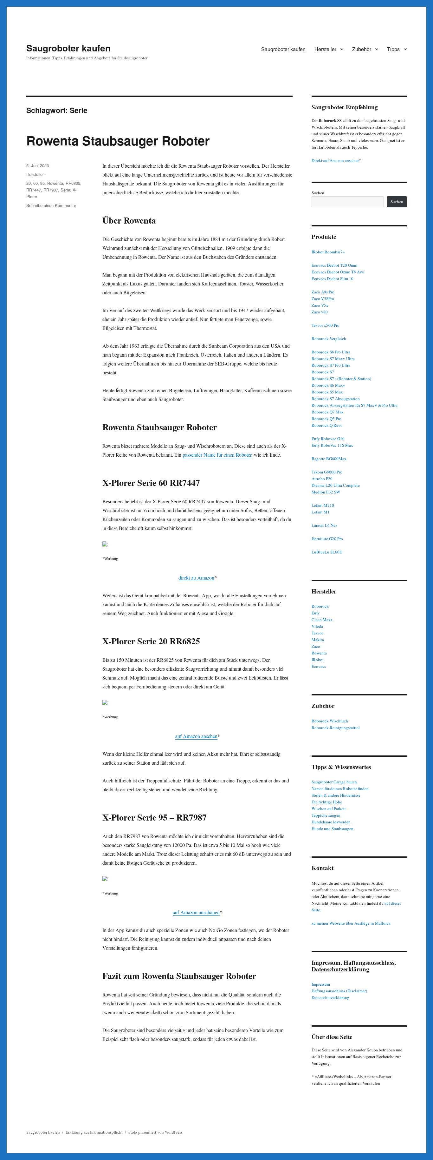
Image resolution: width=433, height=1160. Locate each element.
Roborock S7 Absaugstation (336, 398)
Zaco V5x (320, 305)
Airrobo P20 (322, 478)
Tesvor (317, 633)
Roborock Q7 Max (328, 412)
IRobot (318, 659)
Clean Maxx (322, 619)
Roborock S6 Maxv (328, 385)
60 (35, 183)
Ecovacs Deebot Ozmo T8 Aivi (338, 272)
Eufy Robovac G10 (328, 438)
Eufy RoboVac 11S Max (332, 445)
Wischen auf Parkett (329, 808)
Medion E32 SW (326, 492)
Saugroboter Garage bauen (334, 782)
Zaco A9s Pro (323, 292)
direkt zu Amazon (196, 577)
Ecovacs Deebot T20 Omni (335, 265)
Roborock (320, 606)
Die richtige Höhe (327, 802)
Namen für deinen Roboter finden (340, 788)
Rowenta (55, 183)
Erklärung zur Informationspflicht (94, 1132)
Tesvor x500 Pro (325, 325)
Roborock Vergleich (329, 338)
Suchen (318, 193)
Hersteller (325, 49)
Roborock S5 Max (327, 392)
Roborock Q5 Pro (326, 418)
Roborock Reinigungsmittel (336, 727)
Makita (318, 639)
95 (42, 183)
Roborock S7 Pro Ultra (331, 365)
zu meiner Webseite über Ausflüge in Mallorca (351, 923)
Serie (65, 190)
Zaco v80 (320, 312)
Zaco (316, 646)
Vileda (317, 626)
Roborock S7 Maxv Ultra (333, 358)
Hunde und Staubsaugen (332, 828)
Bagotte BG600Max (329, 458)
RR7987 (50, 190)
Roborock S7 (323, 372)
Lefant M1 (321, 512)
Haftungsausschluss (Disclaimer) (339, 991)
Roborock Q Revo (327, 425)
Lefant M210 (323, 505)
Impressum (321, 984)
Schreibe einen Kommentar (51, 205)
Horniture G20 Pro (327, 538)
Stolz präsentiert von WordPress (155, 1132)
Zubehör (361, 49)
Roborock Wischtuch (330, 721)
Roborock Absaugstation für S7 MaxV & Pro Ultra (354, 405)
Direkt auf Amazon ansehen (335, 160)
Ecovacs (319, 666)
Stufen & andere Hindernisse (336, 795)
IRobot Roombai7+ (328, 252)
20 (28, 183)
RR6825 (73, 183)
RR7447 (33, 190)
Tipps (393, 49)
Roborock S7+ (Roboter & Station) (341, 378)
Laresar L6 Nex (325, 525)
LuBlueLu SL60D (327, 552)
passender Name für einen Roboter (217, 454)
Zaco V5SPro (323, 298)
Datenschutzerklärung (330, 997)
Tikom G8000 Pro (327, 472)
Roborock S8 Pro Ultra (331, 352)
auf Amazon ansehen (196, 736)
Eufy (316, 613)
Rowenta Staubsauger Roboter (118, 140)
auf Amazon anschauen (196, 912)
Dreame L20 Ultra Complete (336, 485)
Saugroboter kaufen (68, 47)
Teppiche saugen (326, 815)
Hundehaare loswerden (331, 822)
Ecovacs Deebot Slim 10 (332, 278)
